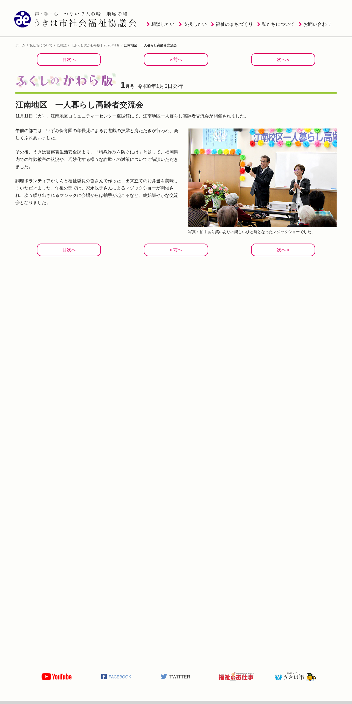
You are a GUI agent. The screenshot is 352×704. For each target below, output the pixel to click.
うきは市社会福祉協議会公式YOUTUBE (56, 676)
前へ (177, 59)
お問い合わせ (317, 24)
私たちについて (278, 24)
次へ (281, 59)
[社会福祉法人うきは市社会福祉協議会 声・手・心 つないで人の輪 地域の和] (76, 19)
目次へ (69, 59)
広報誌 (62, 45)
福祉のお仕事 (235, 676)
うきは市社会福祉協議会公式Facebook (116, 676)
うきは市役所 (295, 676)
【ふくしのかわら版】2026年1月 (95, 45)
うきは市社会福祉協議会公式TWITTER (176, 676)
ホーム (20, 45)
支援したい (195, 24)
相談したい (163, 24)
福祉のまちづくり (234, 24)
